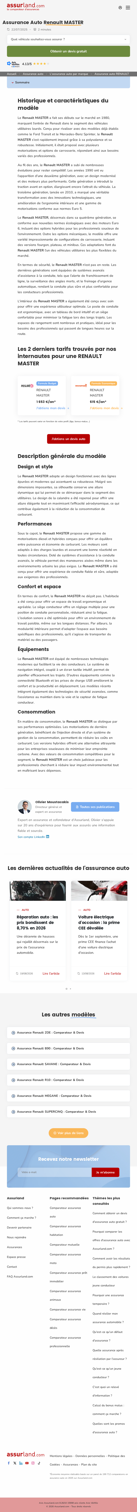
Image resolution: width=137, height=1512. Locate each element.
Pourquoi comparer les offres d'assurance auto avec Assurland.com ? (111, 1240)
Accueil (11, 74)
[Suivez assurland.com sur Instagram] (33, 1463)
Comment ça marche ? (21, 1218)
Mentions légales (61, 1456)
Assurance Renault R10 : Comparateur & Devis (50, 1080)
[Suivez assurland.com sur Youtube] (27, 1463)
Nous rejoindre (16, 1237)
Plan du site (89, 1465)
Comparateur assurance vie (68, 1310)
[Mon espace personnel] (120, 7)
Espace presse (16, 1257)
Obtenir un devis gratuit (68, 51)
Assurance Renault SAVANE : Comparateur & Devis (54, 1064)
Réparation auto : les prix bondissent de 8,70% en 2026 (37, 922)
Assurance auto (33, 74)
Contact (12, 1267)
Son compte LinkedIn (32, 837)
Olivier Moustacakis (52, 802)
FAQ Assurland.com (20, 1277)
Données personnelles (90, 1456)
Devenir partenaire (19, 1228)
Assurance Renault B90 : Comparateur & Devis (50, 1048)
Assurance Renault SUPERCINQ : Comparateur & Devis (56, 1112)
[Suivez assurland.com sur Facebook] (9, 1463)
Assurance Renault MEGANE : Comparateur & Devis (54, 1096)
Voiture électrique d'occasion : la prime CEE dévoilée (99, 922)
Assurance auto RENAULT (112, 74)
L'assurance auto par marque (69, 74)
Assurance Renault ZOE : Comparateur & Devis (50, 1033)
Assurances (14, 1247)
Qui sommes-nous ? (20, 1208)
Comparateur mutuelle (65, 1245)
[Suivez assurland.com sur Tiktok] (39, 1463)
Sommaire (22, 82)
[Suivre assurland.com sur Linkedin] (21, 1463)
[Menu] (128, 7)
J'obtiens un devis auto (68, 439)
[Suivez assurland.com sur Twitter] (15, 1463)
